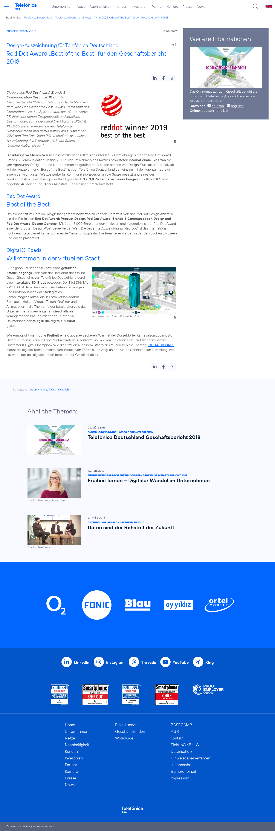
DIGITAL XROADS (161, 345)
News (201, 6)
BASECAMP (181, 724)
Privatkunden (126, 724)
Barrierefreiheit (183, 771)
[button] (155, 78)
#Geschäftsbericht (58, 389)
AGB (175, 731)
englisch (237, 106)
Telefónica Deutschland (38, 17)
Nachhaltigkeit (100, 6)
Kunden (121, 6)
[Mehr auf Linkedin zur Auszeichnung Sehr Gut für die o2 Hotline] (131, 694)
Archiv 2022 (101, 17)
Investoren (139, 6)
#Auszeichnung (38, 389)
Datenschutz (181, 751)
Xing (209, 662)
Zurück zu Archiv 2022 (21, 31)
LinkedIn (81, 662)
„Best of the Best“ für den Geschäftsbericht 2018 (139, 17)
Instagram (115, 662)
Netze (81, 6)
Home (70, 724)
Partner (157, 6)
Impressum (180, 778)
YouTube (181, 662)
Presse (187, 6)
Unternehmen (62, 6)
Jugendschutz (182, 764)
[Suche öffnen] (255, 6)
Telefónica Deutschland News (73, 17)
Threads (148, 662)
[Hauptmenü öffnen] (6, 6)
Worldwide (124, 738)
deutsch (218, 106)
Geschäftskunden (130, 731)
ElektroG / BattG (185, 744)
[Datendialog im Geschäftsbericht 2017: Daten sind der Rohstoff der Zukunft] (135, 532)
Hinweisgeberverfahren (190, 758)
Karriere (172, 6)
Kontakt (177, 738)
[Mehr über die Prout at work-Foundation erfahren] (208, 694)
